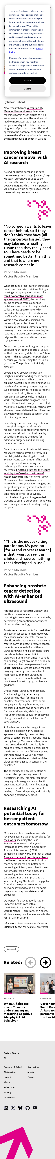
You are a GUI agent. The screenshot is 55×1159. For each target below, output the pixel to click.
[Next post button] (45, 962)
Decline (27, 88)
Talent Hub (9, 1087)
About (7, 1082)
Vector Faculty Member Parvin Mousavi (23, 109)
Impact (7, 1077)
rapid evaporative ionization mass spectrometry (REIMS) (23, 297)
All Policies (9, 1098)
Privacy (7, 1092)
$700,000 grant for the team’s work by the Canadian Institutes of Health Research (27, 473)
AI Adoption (10, 1072)
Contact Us (33, 1067)
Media (31, 1072)
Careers (31, 1077)
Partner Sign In (11, 1053)
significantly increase (16, 640)
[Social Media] (6, 1108)
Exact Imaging (12, 668)
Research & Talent (13, 1067)
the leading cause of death (19, 138)
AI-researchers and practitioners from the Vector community (26, 858)
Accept (27, 80)
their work (10, 840)
